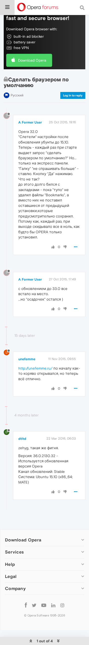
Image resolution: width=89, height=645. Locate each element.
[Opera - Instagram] (62, 605)
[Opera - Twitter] (34, 605)
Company (15, 588)
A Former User (30, 122)
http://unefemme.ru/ (35, 368)
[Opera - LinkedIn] (53, 605)
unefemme (26, 359)
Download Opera (32, 60)
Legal (11, 576)
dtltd (22, 439)
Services (14, 552)
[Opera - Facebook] (25, 605)
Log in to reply (73, 95)
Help (10, 564)
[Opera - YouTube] (44, 605)
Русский (17, 95)
